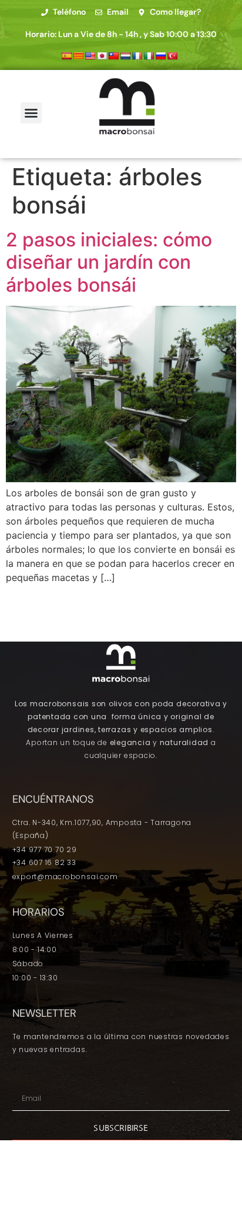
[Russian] (160, 56)
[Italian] (148, 56)
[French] (137, 56)
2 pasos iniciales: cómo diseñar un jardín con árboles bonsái (109, 262)
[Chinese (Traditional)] (113, 56)
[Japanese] (101, 56)
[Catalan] (78, 56)
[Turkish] (172, 56)
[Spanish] (66, 56)
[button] (31, 112)
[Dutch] (125, 56)
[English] (90, 56)
